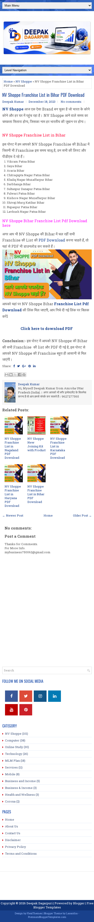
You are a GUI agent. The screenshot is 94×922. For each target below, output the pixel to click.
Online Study (14, 747)
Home (8, 81)
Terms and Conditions (21, 853)
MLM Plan (12, 761)
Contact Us (12, 833)
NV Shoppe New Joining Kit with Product (36, 444)
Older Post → (82, 515)
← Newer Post (12, 515)
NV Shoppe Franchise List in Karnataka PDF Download (58, 448)
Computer (12, 740)
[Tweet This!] (18, 366)
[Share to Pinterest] (24, 374)
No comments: (71, 102)
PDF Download (52, 240)
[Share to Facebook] (19, 374)
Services (11, 767)
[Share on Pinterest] (29, 366)
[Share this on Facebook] (14, 366)
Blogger (79, 903)
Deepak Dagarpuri (39, 903)
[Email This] (6, 374)
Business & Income (19, 788)
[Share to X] (15, 374)
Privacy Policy (15, 847)
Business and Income (20, 781)
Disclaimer (13, 840)
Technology (13, 754)
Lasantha (72, 913)
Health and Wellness (20, 795)
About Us (11, 826)
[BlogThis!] (11, 374)
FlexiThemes (34, 913)
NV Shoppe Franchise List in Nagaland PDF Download (13, 448)
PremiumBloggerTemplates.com (47, 917)
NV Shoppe (24, 81)
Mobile (10, 774)
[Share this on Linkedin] (34, 366)
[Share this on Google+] (24, 366)
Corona (10, 801)
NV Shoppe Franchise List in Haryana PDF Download (13, 495)
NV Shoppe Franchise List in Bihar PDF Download (43, 94)
